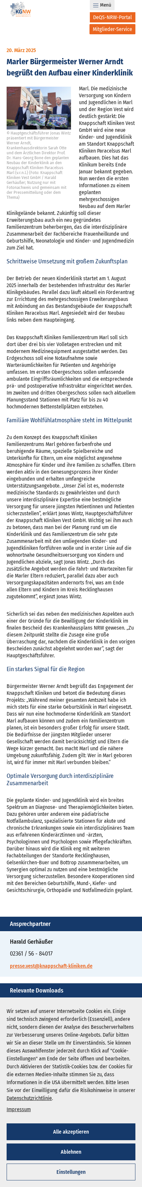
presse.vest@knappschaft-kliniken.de (51, 966)
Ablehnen (71, 1152)
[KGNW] (20, 10)
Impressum (19, 1109)
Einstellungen (71, 1172)
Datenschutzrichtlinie (29, 1098)
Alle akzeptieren (71, 1132)
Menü (105, 5)
